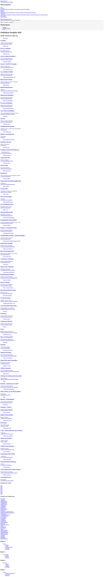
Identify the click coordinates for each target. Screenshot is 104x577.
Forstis (2, 329)
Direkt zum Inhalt (3, 1)
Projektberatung (12, 12)
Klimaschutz (2, 523)
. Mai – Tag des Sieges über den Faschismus (11, 430)
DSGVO (10, 19)
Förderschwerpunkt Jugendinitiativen (7, 512)
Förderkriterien (9, 14)
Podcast (6, 546)
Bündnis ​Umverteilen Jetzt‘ (7, 134)
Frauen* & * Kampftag (8, 64)
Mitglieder (7, 566)
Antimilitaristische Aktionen (7, 126)
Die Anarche (3, 313)
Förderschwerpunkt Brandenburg (6, 511)
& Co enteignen (5, 48)
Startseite (4, 27)
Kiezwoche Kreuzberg (7, 251)
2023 (1, 489)
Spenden (2, 8)
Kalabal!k (2, 344)
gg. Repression (3, 176)
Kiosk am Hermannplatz (6, 337)
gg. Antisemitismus (4, 516)
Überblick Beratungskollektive (30, 12)
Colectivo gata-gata (5, 157)
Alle (1, 485)
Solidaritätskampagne (4, 532)
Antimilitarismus (3, 129)
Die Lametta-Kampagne (5, 9)
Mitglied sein (12, 9)
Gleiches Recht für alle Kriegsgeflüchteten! (10, 181)
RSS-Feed (7, 549)
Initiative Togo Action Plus (7, 266)
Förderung (2, 13)
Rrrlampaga (3, 422)
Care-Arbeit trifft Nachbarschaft (8, 305)
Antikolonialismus (3, 501)
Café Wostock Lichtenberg (7, 259)
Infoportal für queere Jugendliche (8, 360)
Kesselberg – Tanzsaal (5, 407)
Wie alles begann (3, 16)
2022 (1, 490)
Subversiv (2, 118)
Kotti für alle (3, 173)
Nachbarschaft (12, 309)
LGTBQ (2, 67)
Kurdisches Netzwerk (5, 142)
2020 (1, 492)
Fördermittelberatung (4, 12)
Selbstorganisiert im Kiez (6, 212)
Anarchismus (9, 153)
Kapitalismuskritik (3, 98)
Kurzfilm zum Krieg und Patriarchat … (10, 149)
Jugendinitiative (9, 199)
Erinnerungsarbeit (9, 223)
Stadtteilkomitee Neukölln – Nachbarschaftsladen (12, 235)
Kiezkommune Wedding (6, 243)
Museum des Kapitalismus (6, 95)
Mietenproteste (7, 394)
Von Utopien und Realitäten (7, 110)
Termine (6, 544)
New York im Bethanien (6, 103)
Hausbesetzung (10, 301)
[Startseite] (2, 2)
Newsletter (7, 548)
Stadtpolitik (2, 51)
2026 (1, 486)
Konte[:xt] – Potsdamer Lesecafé (8, 227)
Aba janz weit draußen (6, 196)
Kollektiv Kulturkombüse (6, 414)
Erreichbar (3, 40)
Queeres (2, 363)
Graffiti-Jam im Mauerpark (7, 446)
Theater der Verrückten (6, 438)
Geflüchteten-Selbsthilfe (5, 82)
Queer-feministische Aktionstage (8, 461)
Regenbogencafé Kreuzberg (7, 274)
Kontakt (2, 19)
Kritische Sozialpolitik (4, 524)
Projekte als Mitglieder (25, 9)
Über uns (7, 563)
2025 (1, 487)
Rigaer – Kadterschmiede (7, 399)
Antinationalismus (3, 293)
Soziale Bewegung (8, 51)
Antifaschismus (10, 90)
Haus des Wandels (5, 282)
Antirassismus (6, 67)
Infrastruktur (9, 44)
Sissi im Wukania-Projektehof (7, 56)
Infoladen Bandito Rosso (6, 87)
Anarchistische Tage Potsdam (7, 453)
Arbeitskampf (3, 507)
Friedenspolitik (3, 513)
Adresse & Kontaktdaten (10, 573)
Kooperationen (18, 9)
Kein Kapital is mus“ (5, 477)
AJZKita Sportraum (5, 368)
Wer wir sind (2, 15)
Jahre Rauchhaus (5, 298)
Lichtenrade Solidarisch (6, 321)
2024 (1, 488)
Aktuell (4, 543)
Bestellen (2, 10)
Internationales (3, 145)
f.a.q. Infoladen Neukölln (6, 71)
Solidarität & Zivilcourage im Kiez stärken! (11, 376)
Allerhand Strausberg (5, 352)
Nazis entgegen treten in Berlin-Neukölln (10, 469)
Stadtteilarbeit (3, 215)
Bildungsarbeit (6, 363)
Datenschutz (7, 574)
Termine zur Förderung (16, 14)
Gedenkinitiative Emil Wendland (8, 220)
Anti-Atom (2, 499)
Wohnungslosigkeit (15, 379)
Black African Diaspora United (8, 290)
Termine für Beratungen (19, 12)
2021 (1, 491)
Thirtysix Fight (4, 165)
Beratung (2, 11)
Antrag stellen (3, 14)
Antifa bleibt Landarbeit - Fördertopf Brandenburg (30, 14)
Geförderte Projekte (44, 14)
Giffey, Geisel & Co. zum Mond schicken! (10, 391)
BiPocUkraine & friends (6, 79)
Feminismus (11, 67)
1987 (1, 494)
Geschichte (7, 567)
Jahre (4, 188)
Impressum (6, 19)
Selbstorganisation (3, 44)
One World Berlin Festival (6, 204)
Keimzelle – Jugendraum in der (9, 383)
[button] (52, 7)
